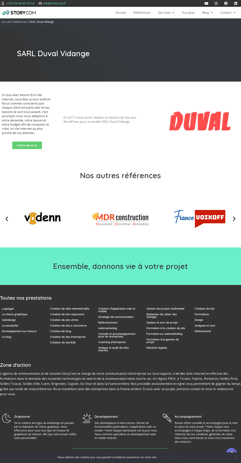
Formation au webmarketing (164, 334)
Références (141, 12)
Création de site (204, 308)
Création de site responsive (67, 314)
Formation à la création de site (165, 328)
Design (199, 320)
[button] (7, 219)
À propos (188, 12)
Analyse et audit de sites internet (113, 349)
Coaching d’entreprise (112, 342)
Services (164, 12)
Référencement (107, 322)
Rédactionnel (203, 331)
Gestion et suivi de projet (162, 322)
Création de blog (60, 331)
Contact (226, 12)
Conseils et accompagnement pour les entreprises (116, 335)
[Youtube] (206, 3)
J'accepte (167, 457)
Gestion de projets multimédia (165, 308)
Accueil (121, 12)
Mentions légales (156, 347)
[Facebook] (226, 3)
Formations (202, 314)
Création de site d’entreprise (68, 337)
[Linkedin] (235, 3)
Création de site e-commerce (68, 325)
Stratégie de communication (116, 317)
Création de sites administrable (69, 308)
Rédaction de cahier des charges (161, 316)
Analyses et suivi (205, 325)
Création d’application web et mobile (116, 310)
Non (180, 457)
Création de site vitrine (64, 320)
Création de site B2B (63, 342)
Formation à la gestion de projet (162, 341)
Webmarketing (107, 328)
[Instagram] (216, 3)
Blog (205, 12)
